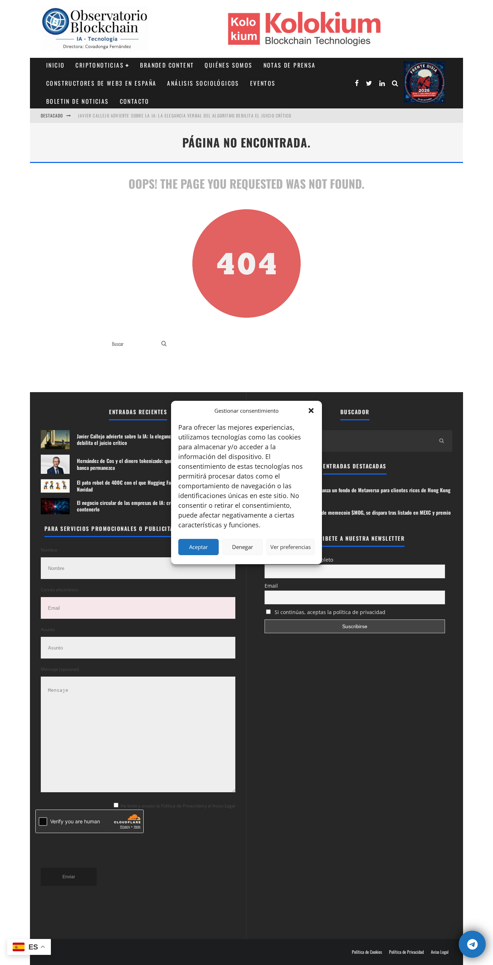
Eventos (263, 83)
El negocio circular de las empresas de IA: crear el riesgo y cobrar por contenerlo (150, 506)
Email (271, 585)
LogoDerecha (424, 82)
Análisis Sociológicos (203, 83)
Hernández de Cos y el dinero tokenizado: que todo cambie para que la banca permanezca (150, 464)
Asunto (48, 629)
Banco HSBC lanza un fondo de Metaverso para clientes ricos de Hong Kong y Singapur (371, 493)
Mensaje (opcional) (60, 669)
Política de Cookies (367, 952)
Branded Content (167, 65)
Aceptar (198, 546)
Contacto (134, 101)
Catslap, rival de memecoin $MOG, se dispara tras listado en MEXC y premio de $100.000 (372, 516)
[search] (164, 344)
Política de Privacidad (406, 952)
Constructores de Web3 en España (101, 83)
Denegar (242, 546)
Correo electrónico (59, 590)
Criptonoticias (99, 65)
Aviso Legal (440, 952)
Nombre (49, 550)
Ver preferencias (290, 546)
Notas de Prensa (289, 65)
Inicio (55, 65)
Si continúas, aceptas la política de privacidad (329, 612)
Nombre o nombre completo (299, 559)
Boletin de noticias (77, 101)
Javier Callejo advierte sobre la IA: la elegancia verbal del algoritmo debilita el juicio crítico (184, 115)
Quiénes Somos (228, 65)
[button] (311, 410)
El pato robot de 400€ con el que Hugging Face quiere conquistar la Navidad (148, 486)
